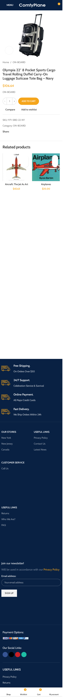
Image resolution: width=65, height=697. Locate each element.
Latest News (40, 449)
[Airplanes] (46, 167)
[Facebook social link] (11, 131)
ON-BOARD (19, 62)
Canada (5, 449)
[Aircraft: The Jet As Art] (16, 167)
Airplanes (46, 184)
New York (6, 437)
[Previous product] (49, 62)
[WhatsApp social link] (24, 131)
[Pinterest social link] (20, 131)
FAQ (3, 525)
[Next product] (58, 62)
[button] (26, 164)
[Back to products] (53, 62)
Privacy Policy (41, 437)
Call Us (4, 468)
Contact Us (39, 443)
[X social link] (15, 131)
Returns (5, 513)
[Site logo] (32, 4)
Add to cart (29, 101)
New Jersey (7, 443)
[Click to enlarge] (9, 50)
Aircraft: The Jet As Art (16, 184)
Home (6, 62)
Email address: (8, 576)
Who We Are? (8, 519)
